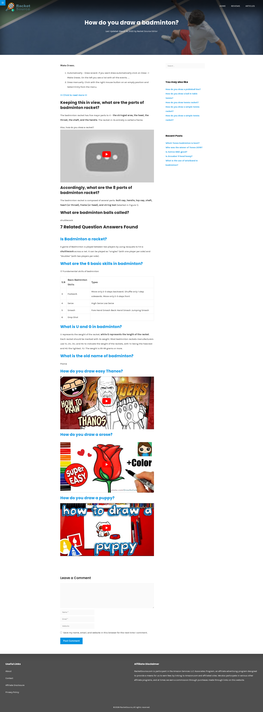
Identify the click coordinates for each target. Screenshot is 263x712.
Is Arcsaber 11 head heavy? (179, 156)
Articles (250, 6)
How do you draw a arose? (86, 434)
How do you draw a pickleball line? (183, 89)
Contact (9, 678)
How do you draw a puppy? (87, 498)
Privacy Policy (12, 692)
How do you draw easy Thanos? (91, 371)
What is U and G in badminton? (91, 326)
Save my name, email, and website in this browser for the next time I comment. (105, 632)
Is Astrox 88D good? (176, 151)
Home (223, 6)
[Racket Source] (17, 6)
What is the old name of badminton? (96, 356)
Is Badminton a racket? (83, 239)
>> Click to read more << (73, 95)
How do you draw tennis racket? (182, 102)
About (8, 671)
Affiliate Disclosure (14, 685)
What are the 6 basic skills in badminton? (101, 263)
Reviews (235, 6)
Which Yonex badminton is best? (183, 143)
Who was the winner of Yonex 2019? (184, 147)
